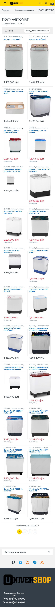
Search (40, 3)
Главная (5, 10)
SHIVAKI (7, 167)
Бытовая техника (15, 37)
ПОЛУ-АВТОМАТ (35, 89)
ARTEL (6, 37)
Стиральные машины (24, 10)
